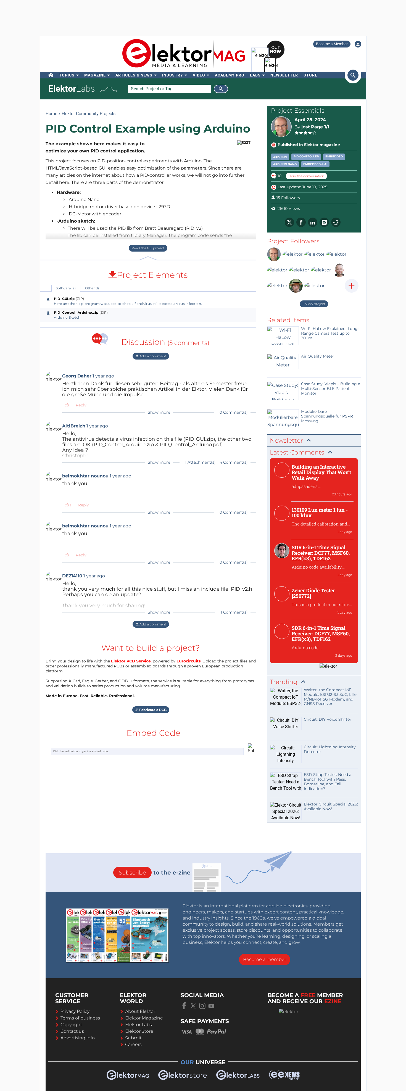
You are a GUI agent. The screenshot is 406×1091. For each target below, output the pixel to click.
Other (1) (92, 288)
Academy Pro (229, 75)
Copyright (71, 1024)
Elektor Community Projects (88, 113)
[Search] (221, 89)
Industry (172, 75)
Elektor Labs (138, 1024)
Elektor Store (139, 1031)
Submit (133, 1037)
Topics (67, 75)
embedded (334, 156)
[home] (51, 75)
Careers (133, 1044)
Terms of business (80, 1018)
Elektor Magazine (144, 1018)
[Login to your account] (358, 44)
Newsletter (284, 75)
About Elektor (140, 1011)
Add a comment (152, 356)
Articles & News (133, 75)
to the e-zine (155, 872)
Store (310, 75)
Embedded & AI (315, 164)
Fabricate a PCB (152, 710)
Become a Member (332, 44)
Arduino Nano (285, 164)
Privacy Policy (74, 1011)
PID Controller (306, 156)
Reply (81, 405)
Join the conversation (306, 176)
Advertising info (77, 1037)
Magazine (95, 75)
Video (199, 75)
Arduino (280, 157)
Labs (255, 75)
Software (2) (66, 288)
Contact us (72, 1031)
